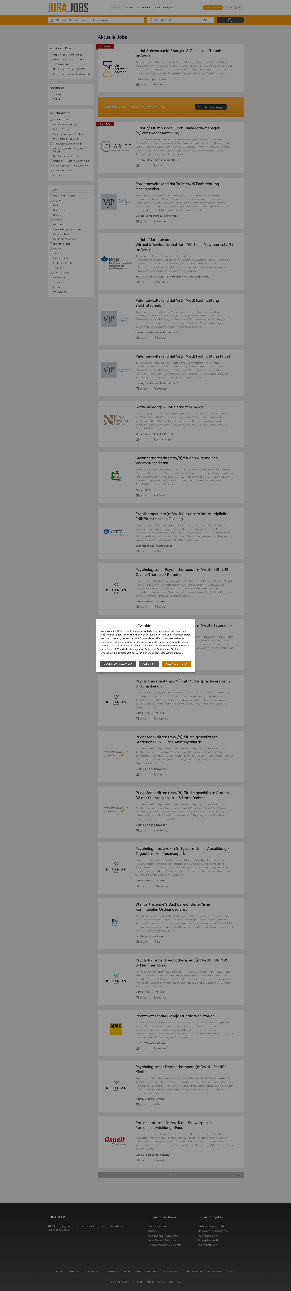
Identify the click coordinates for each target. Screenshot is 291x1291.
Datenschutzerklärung (171, 653)
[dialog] (145, 645)
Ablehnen (149, 663)
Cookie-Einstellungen (118, 663)
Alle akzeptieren (176, 663)
